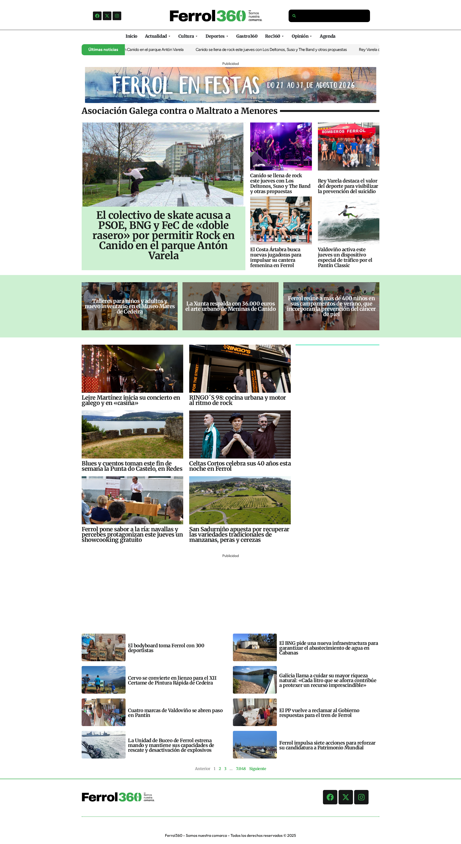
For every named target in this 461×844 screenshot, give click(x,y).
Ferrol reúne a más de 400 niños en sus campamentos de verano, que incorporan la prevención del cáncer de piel (331, 306)
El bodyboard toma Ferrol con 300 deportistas (166, 647)
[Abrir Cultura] (196, 36)
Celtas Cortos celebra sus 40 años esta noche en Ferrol (240, 466)
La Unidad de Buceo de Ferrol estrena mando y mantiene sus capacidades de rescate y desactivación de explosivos (171, 745)
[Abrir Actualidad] (169, 36)
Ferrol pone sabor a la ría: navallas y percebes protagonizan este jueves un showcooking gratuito (132, 535)
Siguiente (257, 768)
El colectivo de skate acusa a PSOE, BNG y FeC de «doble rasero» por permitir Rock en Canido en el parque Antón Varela (163, 235)
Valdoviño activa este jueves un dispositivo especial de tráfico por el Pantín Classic (345, 257)
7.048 (241, 768)
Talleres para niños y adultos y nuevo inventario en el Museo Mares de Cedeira (130, 306)
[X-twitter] (107, 16)
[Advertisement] (226, 592)
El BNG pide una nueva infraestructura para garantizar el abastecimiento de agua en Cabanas (328, 648)
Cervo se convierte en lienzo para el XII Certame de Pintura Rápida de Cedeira (172, 680)
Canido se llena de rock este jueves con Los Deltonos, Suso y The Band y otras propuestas (235, 49)
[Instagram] (117, 16)
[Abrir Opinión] (310, 36)
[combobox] (329, 16)
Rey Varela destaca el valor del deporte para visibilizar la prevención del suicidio (348, 186)
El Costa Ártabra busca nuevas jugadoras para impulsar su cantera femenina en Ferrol (275, 257)
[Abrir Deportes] (227, 36)
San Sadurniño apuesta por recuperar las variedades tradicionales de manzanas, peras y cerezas (239, 535)
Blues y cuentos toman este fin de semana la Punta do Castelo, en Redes (132, 466)
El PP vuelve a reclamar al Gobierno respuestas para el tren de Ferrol (319, 712)
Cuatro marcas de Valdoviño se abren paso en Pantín (175, 712)
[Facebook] (97, 16)
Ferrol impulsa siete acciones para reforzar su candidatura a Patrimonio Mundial (327, 745)
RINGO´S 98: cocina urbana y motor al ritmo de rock (237, 400)
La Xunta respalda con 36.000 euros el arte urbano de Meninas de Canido (230, 306)
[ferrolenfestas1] (230, 101)
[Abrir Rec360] (282, 36)
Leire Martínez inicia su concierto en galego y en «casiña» (131, 400)
